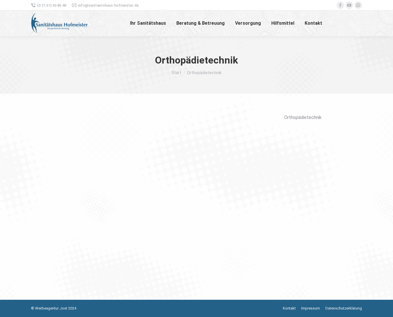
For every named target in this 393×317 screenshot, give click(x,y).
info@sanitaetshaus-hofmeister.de (108, 5)
